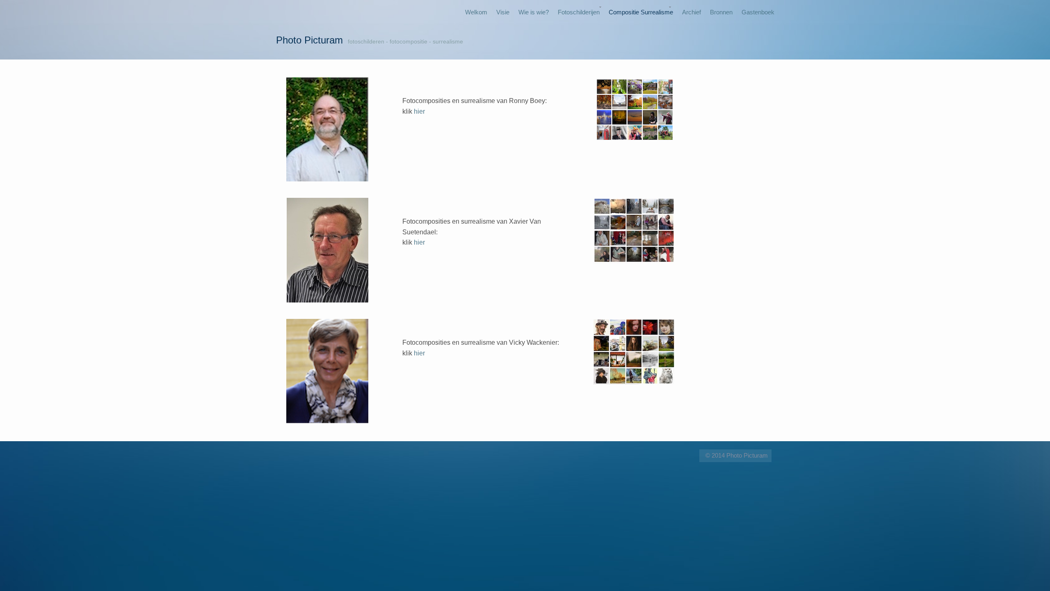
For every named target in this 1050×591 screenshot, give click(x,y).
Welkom (476, 12)
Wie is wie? (533, 12)
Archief (691, 12)
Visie (502, 12)
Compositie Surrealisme (641, 12)
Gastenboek (758, 12)
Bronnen (721, 12)
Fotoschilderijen (579, 12)
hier (419, 111)
